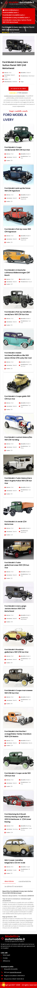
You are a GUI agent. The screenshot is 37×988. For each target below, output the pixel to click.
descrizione (9, 881)
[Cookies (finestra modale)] (3, 984)
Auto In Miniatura (11, 10)
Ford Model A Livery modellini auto (15, 18)
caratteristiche (25, 881)
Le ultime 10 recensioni (13, 886)
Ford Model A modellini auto (13, 15)
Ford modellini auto (10, 13)
